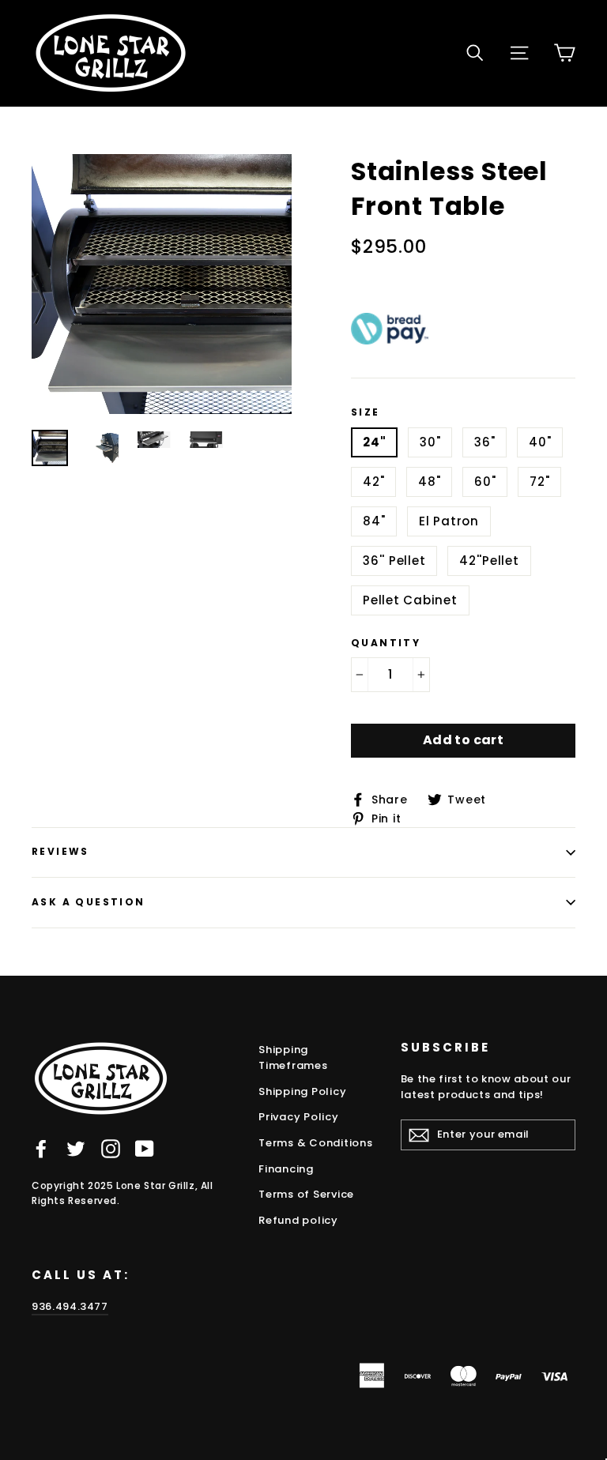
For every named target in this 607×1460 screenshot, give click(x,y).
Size (365, 412)
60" (485, 481)
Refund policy (298, 1220)
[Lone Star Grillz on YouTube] (144, 1148)
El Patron (449, 521)
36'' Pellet (394, 560)
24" (374, 442)
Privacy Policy (298, 1116)
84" (374, 521)
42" (373, 481)
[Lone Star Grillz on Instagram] (110, 1148)
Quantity (385, 643)
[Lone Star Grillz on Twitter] (75, 1148)
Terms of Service (306, 1194)
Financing (286, 1168)
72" (539, 481)
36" (484, 442)
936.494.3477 (70, 1306)
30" (430, 442)
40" (540, 442)
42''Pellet (489, 560)
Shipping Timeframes (293, 1058)
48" (429, 481)
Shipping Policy (302, 1091)
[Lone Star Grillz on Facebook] (41, 1148)
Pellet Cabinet (410, 600)
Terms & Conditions (315, 1142)
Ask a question (88, 902)
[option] (162, 284)
